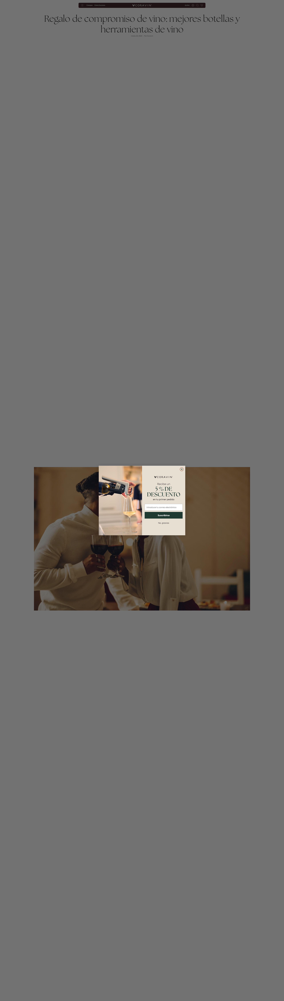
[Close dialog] (181, 469)
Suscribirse (164, 515)
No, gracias (163, 523)
